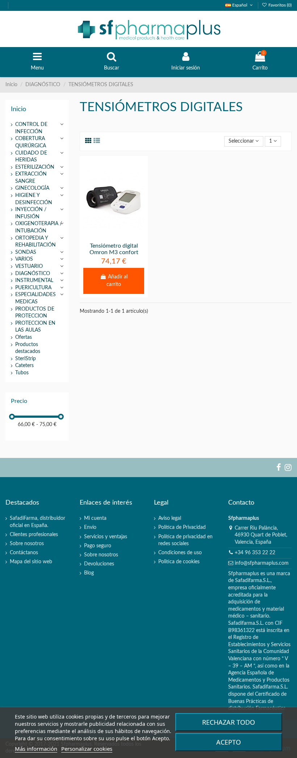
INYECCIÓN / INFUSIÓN (30, 213)
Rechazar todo (228, 722)
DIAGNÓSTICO (32, 273)
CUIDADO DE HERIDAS (31, 157)
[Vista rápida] (124, 236)
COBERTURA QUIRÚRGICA (30, 142)
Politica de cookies (179, 561)
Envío (90, 527)
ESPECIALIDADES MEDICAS (35, 298)
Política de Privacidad (182, 527)
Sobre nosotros (27, 543)
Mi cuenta (95, 518)
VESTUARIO (29, 266)
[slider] (12, 417)
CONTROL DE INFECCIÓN (31, 128)
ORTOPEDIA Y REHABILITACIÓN (35, 242)
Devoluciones (99, 564)
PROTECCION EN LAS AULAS (35, 327)
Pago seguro (97, 545)
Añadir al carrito (116, 280)
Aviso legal (169, 518)
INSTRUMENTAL (34, 280)
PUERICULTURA (33, 287)
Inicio (18, 109)
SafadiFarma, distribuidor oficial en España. (37, 522)
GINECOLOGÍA (32, 188)
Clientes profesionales (34, 534)
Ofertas (23, 337)
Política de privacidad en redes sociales (185, 540)
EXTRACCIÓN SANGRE (31, 178)
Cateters (24, 365)
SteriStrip (25, 358)
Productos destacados (27, 348)
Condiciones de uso (180, 552)
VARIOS (24, 259)
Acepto (228, 742)
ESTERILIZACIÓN (34, 167)
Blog (89, 573)
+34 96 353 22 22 (255, 552)
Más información (36, 748)
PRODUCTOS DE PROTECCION (34, 313)
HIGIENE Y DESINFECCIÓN (33, 199)
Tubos (22, 372)
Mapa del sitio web (31, 561)
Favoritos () (279, 5)
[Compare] (114, 236)
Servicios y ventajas (105, 536)
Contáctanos (24, 552)
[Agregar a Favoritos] (104, 236)
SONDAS (25, 252)
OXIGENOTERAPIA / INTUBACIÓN (38, 227)
